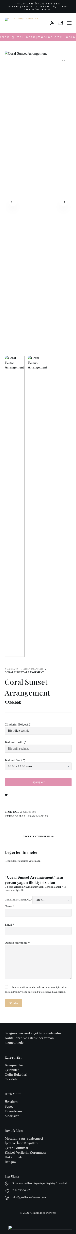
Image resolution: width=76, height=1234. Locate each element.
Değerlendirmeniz (17, 942)
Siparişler (12, 1116)
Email (9, 924)
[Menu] (69, 23)
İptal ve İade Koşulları (21, 1143)
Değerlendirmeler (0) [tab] (38, 836)
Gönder (13, 1003)
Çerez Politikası (16, 1148)
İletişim (10, 1162)
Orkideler (12, 1079)
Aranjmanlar (37, 816)
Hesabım (11, 1102)
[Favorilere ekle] (6, 794)
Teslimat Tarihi (14, 742)
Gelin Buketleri (16, 1074)
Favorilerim (13, 1111)
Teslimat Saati (13, 760)
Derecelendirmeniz (18, 899)
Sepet (9, 1106)
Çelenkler (12, 1070)
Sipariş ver (38, 782)
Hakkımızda (13, 1157)
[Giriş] (52, 23)
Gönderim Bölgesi (16, 724)
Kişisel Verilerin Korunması (25, 1152)
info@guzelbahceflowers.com (29, 1197)
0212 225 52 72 (21, 1190)
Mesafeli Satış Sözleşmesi (24, 1138)
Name (10, 906)
